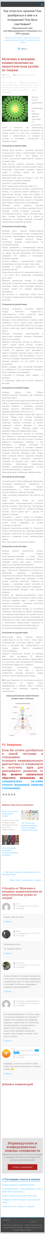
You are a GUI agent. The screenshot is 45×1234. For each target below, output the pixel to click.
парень (11, 87)
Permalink (20, 908)
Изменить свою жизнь (13, 38)
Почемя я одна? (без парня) (33, 1225)
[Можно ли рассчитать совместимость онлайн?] (11, 820)
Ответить (8, 921)
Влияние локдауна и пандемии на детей (18, 1185)
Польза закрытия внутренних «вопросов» (19, 1196)
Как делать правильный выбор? (13, 1227)
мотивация (21, 85)
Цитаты (29, 1230)
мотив (16, 85)
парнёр (17, 87)
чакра (15, 90)
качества (5, 85)
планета (22, 87)
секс (31, 87)
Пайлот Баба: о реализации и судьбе (26, 880)
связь (27, 87)
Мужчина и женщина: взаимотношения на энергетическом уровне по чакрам (22, 40)
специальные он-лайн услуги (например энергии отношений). (22, 784)
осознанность (37, 85)
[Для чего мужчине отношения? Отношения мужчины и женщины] (10, 840)
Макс (18, 931)
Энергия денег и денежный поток (13, 1225)
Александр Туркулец (24, 1050)
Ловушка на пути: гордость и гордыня (18, 1206)
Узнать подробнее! (22, 1167)
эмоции (20, 90)
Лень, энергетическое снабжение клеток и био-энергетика (21, 873)
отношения (6, 77)
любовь (10, 85)
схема (35, 87)
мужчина (29, 85)
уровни (10, 90)
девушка (25, 83)
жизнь (37, 83)
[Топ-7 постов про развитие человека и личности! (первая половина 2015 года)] (29, 815)
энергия (26, 90)
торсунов (5, 90)
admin (7, 75)
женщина (31, 83)
